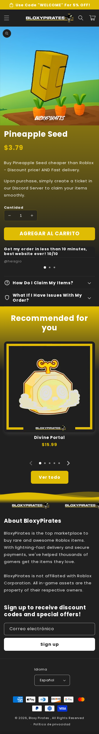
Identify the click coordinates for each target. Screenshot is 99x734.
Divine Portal (49, 437)
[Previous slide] (31, 463)
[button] (81, 18)
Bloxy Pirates (39, 718)
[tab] (45, 267)
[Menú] (6, 18)
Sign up (49, 644)
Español (47, 680)
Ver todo (49, 477)
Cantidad (13, 207)
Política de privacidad (52, 724)
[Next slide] (68, 463)
